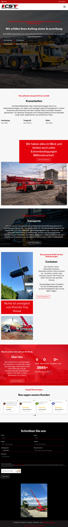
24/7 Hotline (61, 1)
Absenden (5, 476)
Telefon (36, 441)
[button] (32, 415)
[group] (9, 407)
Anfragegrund (5, 447)
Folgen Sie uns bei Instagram (34, 501)
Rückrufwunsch (38, 447)
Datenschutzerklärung (30, 525)
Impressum (41, 525)
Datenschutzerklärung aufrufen (19, 464)
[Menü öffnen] (64, 6)
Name (35, 435)
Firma (2, 435)
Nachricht (3, 454)
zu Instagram (34, 506)
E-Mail (2, 441)
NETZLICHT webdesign (48, 522)
